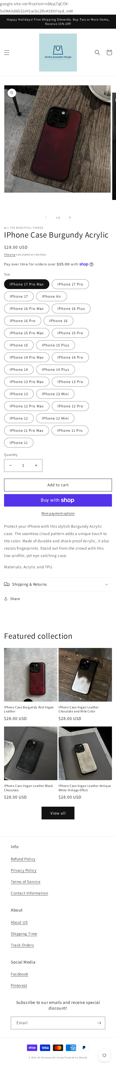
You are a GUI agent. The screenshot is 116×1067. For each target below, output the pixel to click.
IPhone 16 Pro (23, 320)
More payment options (58, 513)
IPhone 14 (19, 369)
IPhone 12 (19, 418)
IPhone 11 (19, 442)
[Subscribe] (99, 1023)
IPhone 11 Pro (70, 430)
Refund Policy (23, 858)
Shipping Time (24, 933)
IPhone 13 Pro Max (27, 381)
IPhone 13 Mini (55, 393)
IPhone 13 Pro (70, 381)
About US (19, 922)
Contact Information (29, 893)
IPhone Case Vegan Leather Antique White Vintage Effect (85, 788)
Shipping (9, 254)
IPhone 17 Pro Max (27, 284)
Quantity (11, 454)
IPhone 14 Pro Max (27, 357)
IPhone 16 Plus (71, 308)
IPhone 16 (58, 320)
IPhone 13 (19, 393)
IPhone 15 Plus (55, 345)
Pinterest (19, 985)
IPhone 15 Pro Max (27, 332)
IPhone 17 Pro (70, 284)
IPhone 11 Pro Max (26, 430)
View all (58, 813)
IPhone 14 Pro (70, 357)
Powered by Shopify (75, 1057)
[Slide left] (46, 217)
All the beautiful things (51, 1057)
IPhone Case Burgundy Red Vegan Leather (29, 709)
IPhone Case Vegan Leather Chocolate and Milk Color (79, 709)
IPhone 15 (19, 345)
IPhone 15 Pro (70, 332)
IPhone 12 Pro (70, 406)
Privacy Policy (23, 870)
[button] (7, 53)
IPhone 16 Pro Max (27, 308)
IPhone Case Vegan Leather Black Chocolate (28, 788)
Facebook (19, 974)
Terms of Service (25, 881)
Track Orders (22, 945)
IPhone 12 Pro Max (27, 406)
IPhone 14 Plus (55, 369)
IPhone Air (51, 296)
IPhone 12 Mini (55, 418)
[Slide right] (70, 217)
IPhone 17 (19, 296)
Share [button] (15, 598)
